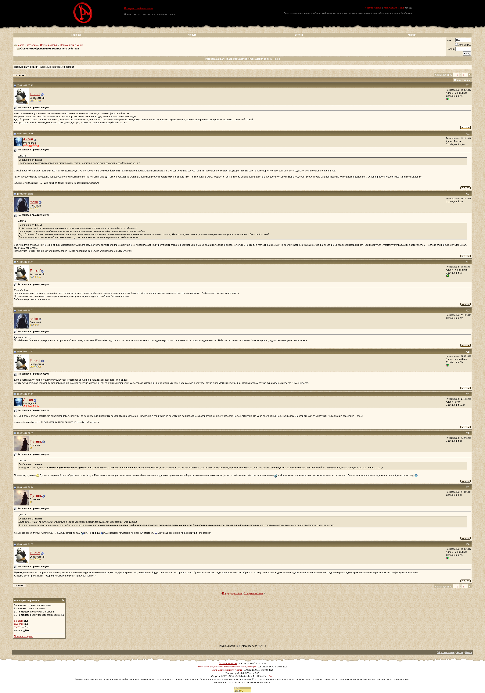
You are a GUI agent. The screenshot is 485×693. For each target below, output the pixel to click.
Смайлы (18, 623)
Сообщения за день (261, 58)
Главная (76, 34)
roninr (34, 201)
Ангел (28, 139)
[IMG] (17, 627)
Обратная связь (445, 652)
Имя (449, 40)
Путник (36, 441)
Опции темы (461, 80)
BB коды (18, 620)
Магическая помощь (394, 7)
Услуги (299, 34)
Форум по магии (373, 7)
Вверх (468, 652)
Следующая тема (253, 593)
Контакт (412, 34)
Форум (192, 34)
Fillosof (35, 94)
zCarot (271, 675)
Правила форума (23, 636)
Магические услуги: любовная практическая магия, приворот (227, 666)
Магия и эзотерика (28, 44)
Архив (459, 652)
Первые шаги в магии (71, 44)
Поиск (276, 58)
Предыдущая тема (232, 593)
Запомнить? (464, 44)
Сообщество (240, 58)
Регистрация (212, 58)
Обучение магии (49, 44)
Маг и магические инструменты (227, 669)
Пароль (451, 48)
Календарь (226, 58)
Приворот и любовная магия (138, 8)
